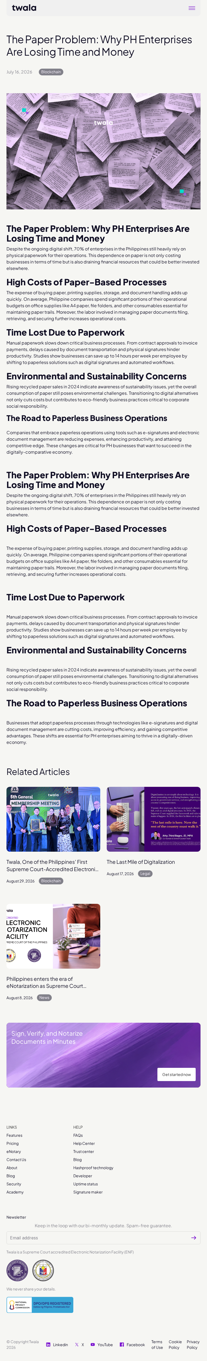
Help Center (84, 1143)
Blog (10, 1175)
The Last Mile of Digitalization (141, 861)
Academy (15, 1191)
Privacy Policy (193, 1344)
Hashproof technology (93, 1167)
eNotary (13, 1151)
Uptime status (85, 1183)
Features (14, 1135)
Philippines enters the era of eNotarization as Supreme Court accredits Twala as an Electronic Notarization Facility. (44, 982)
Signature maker (88, 1191)
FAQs (78, 1135)
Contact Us (16, 1159)
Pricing (12, 1143)
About (11, 1167)
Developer (82, 1175)
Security (13, 1183)
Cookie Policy (175, 1344)
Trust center (83, 1151)
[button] (192, 8)
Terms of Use (157, 1344)
